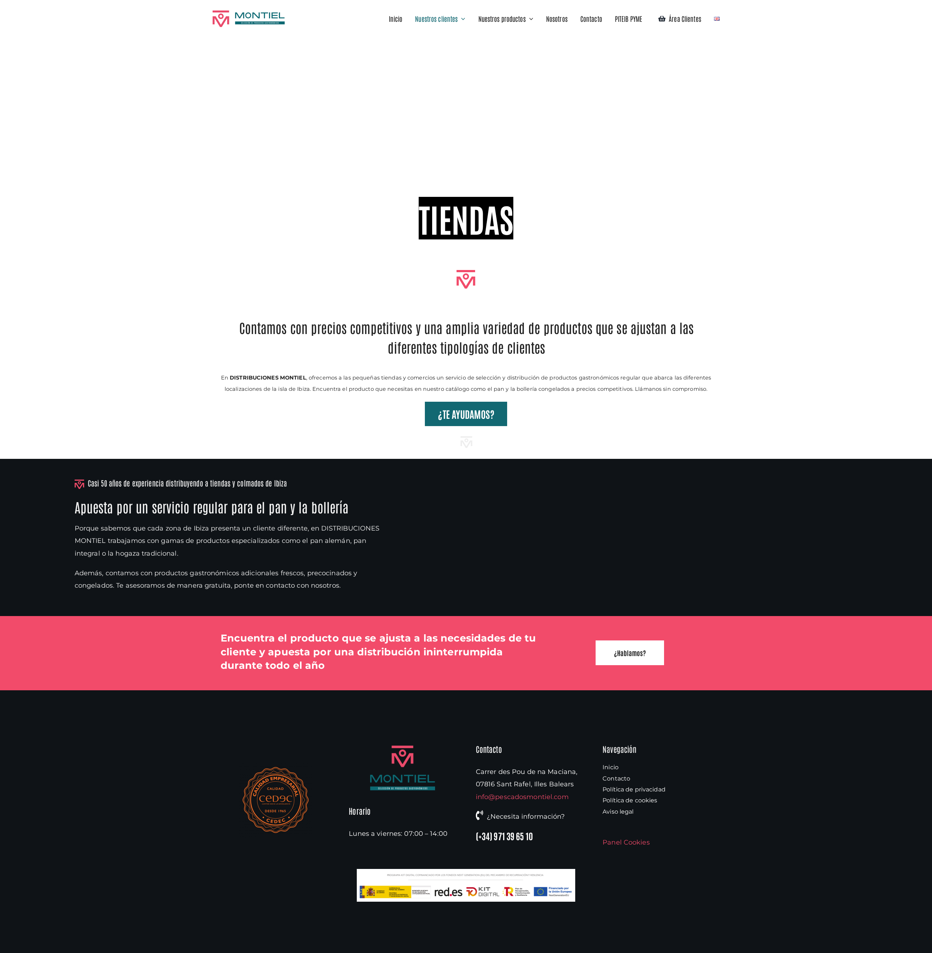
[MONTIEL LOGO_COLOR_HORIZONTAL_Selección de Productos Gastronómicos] (248, 13)
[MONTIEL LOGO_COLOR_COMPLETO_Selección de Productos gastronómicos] (402, 748)
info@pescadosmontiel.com (522, 797)
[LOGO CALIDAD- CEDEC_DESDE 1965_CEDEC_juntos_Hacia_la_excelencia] (275, 766)
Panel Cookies (626, 842)
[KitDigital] (466, 872)
